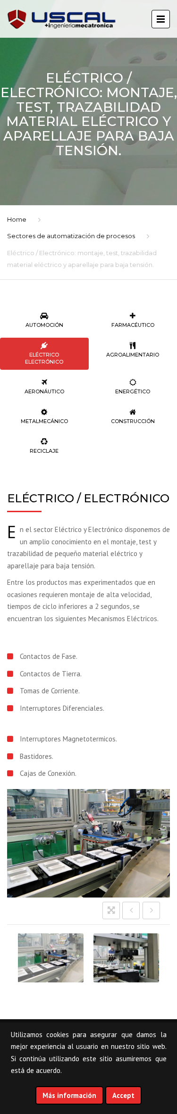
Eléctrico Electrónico (44, 358)
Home (16, 219)
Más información (69, 1095)
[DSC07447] (126, 957)
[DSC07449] (51, 957)
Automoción (44, 325)
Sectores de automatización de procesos (71, 236)
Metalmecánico (44, 421)
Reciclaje (44, 451)
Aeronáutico (44, 391)
